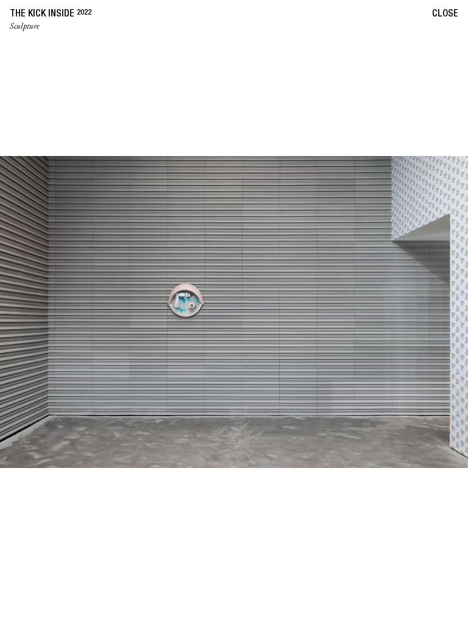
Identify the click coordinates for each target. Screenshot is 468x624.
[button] (117, 312)
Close (445, 15)
